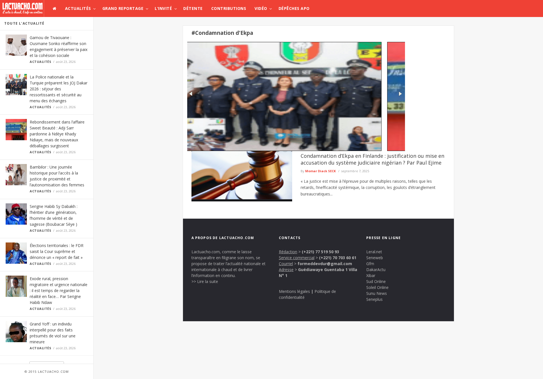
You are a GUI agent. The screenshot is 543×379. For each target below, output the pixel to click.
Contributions (228, 8)
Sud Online (376, 281)
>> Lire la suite (204, 281)
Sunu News (376, 293)
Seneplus (374, 299)
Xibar (370, 275)
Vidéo (261, 8)
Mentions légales (294, 291)
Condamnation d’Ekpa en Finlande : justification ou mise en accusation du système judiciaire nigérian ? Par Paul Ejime (372, 159)
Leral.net (374, 251)
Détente (193, 8)
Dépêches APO (294, 8)
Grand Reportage (123, 8)
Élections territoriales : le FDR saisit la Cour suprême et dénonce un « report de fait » (56, 251)
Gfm (370, 263)
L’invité (163, 8)
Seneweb (374, 257)
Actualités (78, 8)
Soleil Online (377, 287)
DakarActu (375, 269)
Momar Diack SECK (320, 171)
